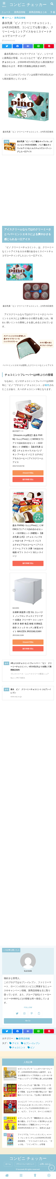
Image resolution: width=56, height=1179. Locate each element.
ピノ (32, 1047)
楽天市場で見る (28, 479)
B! (28, 46)
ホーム (7, 18)
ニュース (6, 12)
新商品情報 (19, 12)
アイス (15, 1043)
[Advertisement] (28, 189)
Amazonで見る (28, 473)
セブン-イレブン (32, 1043)
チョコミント (18, 1047)
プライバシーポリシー (25, 1164)
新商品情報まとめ (38, 12)
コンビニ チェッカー (28, 4)
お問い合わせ (45, 1164)
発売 (47, 385)
